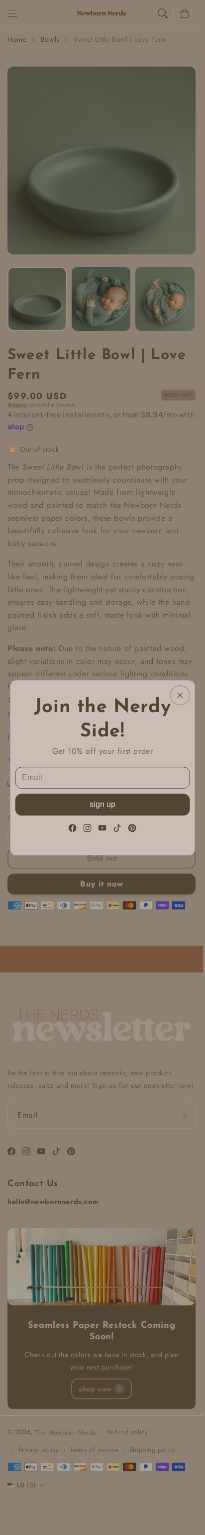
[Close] (180, 695)
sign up (102, 804)
